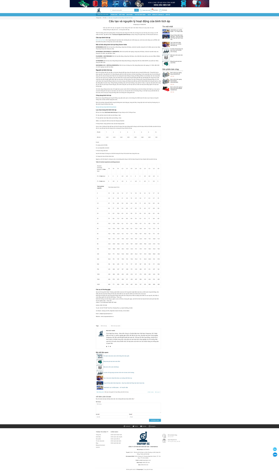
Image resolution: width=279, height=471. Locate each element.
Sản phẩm (129, 14)
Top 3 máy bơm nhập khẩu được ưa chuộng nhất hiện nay (117, 378)
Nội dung (98, 401)
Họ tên (98, 414)
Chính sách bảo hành (116, 441)
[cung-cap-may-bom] (139, 3)
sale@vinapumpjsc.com (145, 460)
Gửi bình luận (155, 420)
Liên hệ (168, 14)
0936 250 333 (146, 10)
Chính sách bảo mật (116, 443)
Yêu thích (155, 10)
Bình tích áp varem (115, 325)
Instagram (152, 426)
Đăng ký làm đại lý (158, 14)
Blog (149, 14)
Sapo (151, 469)
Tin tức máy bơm (140, 14)
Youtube (144, 426)
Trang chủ (114, 14)
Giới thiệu (122, 14)
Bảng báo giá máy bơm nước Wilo (111, 361)
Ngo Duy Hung (110, 330)
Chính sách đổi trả (115, 439)
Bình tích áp (104, 325)
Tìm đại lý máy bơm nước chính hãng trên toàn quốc (116, 356)
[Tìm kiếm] (136, 10)
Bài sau (157, 392)
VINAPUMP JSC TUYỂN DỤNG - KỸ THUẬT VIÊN (115, 387)
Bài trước (151, 392)
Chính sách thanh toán (116, 434)
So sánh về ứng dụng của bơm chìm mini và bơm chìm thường (118, 372)
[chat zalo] (275, 454)
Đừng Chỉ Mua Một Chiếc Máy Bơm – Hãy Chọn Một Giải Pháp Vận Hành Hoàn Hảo (123, 383)
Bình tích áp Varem (100, 40)
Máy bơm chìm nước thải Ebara (111, 367)
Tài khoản (164, 10)
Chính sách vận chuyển (116, 436)
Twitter (136, 426)
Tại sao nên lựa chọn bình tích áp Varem (106, 107)
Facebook (127, 426)
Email (130, 414)
